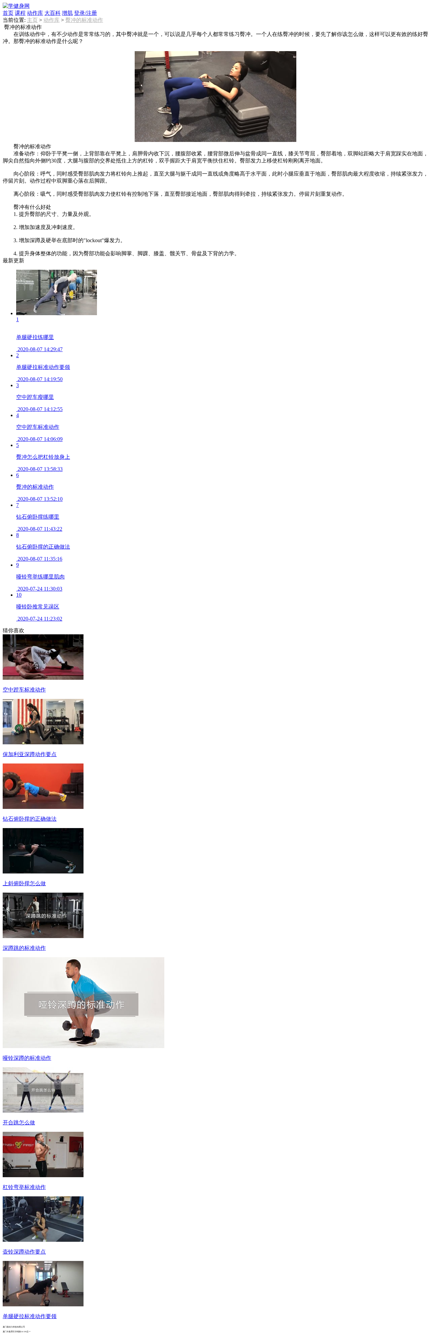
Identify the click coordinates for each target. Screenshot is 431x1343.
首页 (8, 13)
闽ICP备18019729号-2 (28, 1336)
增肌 (67, 13)
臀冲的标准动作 (84, 20)
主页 (32, 20)
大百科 (52, 13)
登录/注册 (85, 13)
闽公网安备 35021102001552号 (73, 1338)
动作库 (35, 13)
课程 (20, 13)
